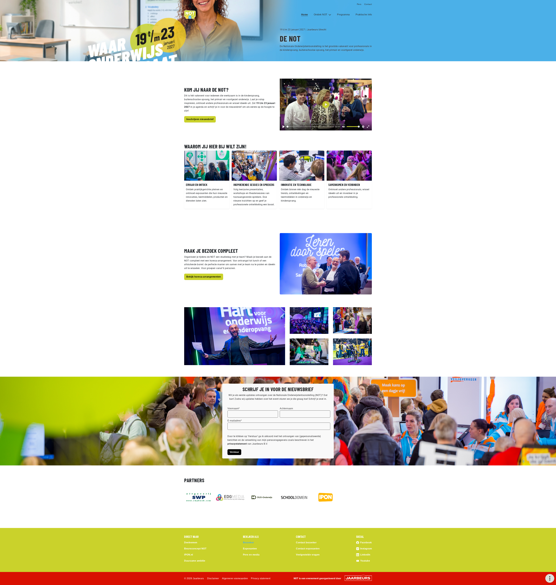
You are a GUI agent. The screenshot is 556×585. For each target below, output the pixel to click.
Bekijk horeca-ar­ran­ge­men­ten (203, 276)
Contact (368, 4)
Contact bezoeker (306, 542)
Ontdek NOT (321, 14)
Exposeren (201, 4)
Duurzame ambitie (194, 561)
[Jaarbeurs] (358, 578)
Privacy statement (260, 578)
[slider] (310, 126)
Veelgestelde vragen (308, 554)
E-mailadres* (234, 420)
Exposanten (250, 548)
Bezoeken (189, 4)
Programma (343, 14)
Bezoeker (248, 542)
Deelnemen (190, 542)
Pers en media (251, 554)
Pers (359, 4)
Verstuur (234, 452)
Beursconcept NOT (195, 548)
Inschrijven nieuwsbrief (200, 119)
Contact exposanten (308, 548)
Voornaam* (233, 408)
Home (304, 14)
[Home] (190, 15)
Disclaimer (213, 578)
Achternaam (286, 408)
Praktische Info (364, 14)
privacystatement (237, 443)
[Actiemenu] (549, 578)
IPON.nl (188, 554)
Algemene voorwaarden (235, 578)
